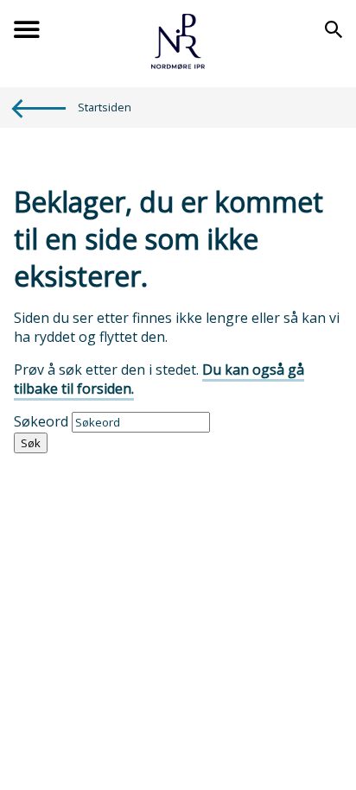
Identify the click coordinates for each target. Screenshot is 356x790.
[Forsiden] (178, 63)
